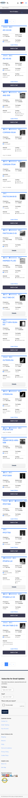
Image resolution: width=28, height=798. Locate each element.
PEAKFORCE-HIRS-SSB (11, 441)
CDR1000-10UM (9, 132)
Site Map (3, 767)
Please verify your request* (9, 700)
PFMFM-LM (7, 561)
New (11, 55)
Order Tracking (5, 725)
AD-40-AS (7, 59)
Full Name (4, 687)
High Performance (13, 92)
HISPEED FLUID (9, 261)
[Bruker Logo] (3, 3)
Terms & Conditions (6, 748)
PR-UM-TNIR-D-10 (10, 626)
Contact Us (4, 721)
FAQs (2, 744)
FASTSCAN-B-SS (9, 196)
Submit (5, 712)
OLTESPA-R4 (8, 360)
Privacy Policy (5, 751)
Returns (3, 740)
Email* (3, 694)
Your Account (4, 728)
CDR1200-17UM (9, 164)
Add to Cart (14, 48)
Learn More (14, 45)
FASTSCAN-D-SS (10, 233)
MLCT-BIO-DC (9, 297)
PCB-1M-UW (8, 430)
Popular (5, 55)
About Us (3, 763)
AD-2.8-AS (7, 30)
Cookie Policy (4, 755)
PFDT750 (7, 533)
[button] (17, 3)
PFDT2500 (7, 476)
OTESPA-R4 (8, 394)
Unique (5, 92)
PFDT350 (7, 504)
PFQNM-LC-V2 (9, 597)
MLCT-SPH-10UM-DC (10, 323)
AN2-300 (6, 95)
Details (14, 250)
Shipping (3, 737)
